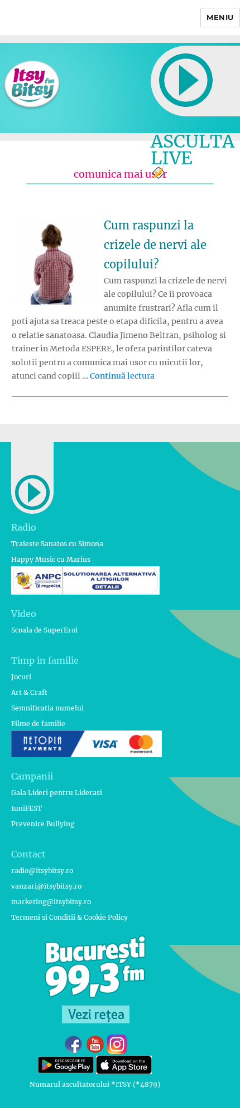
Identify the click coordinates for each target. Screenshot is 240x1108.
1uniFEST (26, 808)
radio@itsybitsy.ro (42, 870)
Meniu (220, 17)
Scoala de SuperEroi (44, 630)
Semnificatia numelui (47, 708)
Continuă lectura (122, 376)
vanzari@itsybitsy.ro (46, 886)
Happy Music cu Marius (50, 559)
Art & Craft (29, 692)
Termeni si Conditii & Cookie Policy (69, 917)
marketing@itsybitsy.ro (51, 902)
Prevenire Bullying (42, 824)
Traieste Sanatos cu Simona (57, 544)
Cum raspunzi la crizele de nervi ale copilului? (155, 244)
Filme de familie (38, 723)
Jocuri (21, 677)
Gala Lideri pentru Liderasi (56, 792)
